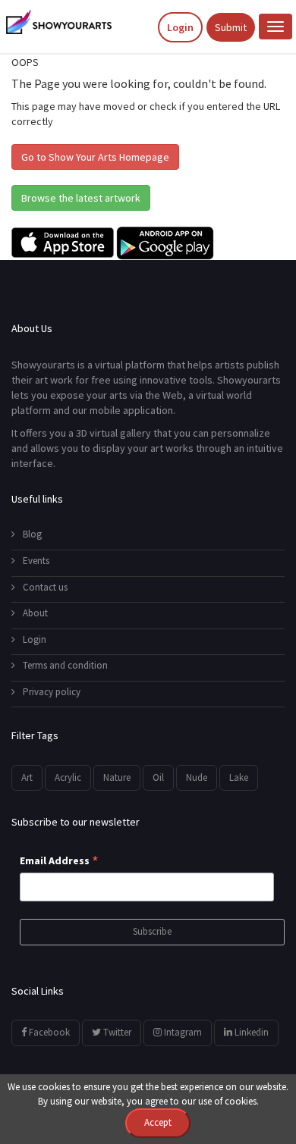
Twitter (116, 1032)
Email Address (59, 861)
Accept (158, 1122)
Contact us (45, 587)
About (35, 612)
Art (27, 777)
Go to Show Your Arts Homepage (95, 157)
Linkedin (250, 1032)
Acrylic (68, 777)
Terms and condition (65, 665)
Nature (117, 777)
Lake (238, 777)
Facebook (48, 1032)
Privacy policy (51, 691)
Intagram (182, 1032)
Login (180, 27)
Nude (196, 777)
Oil (158, 777)
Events (36, 560)
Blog (32, 534)
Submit (231, 27)
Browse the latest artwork (80, 198)
